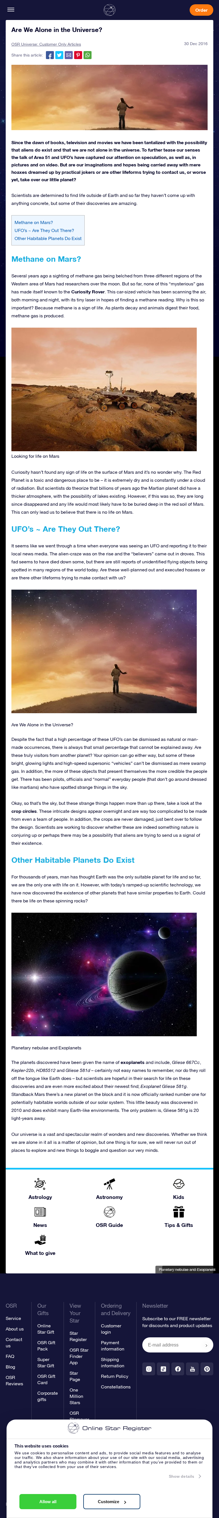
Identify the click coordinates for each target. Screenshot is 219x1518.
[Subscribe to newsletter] (206, 1345)
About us (15, 1328)
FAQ (10, 1356)
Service (13, 1318)
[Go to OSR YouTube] (192, 1368)
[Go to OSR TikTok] (163, 1368)
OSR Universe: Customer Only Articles (46, 44)
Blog (10, 1366)
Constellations (116, 1386)
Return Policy (114, 1376)
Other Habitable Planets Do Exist (48, 238)
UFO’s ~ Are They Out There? (44, 230)
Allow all (47, 1501)
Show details (181, 1476)
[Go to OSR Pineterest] (206, 1368)
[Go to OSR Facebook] (177, 1368)
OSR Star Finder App (79, 1356)
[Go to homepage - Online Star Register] (109, 10)
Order (201, 10)
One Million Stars (76, 1396)
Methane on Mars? (34, 222)
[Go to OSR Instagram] (148, 1368)
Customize (108, 1501)
